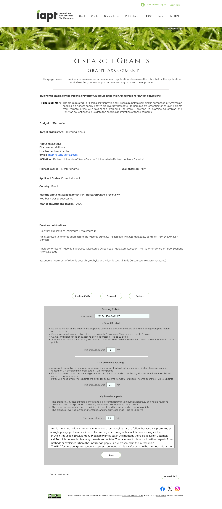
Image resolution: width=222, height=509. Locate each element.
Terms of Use (161, 495)
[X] (170, 489)
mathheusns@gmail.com (63, 154)
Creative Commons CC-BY (132, 495)
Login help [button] (174, 4)
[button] (82, 16)
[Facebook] (163, 489)
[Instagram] (177, 489)
